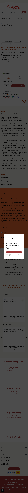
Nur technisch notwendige (8, 255)
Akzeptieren (14, 252)
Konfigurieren (19, 254)
